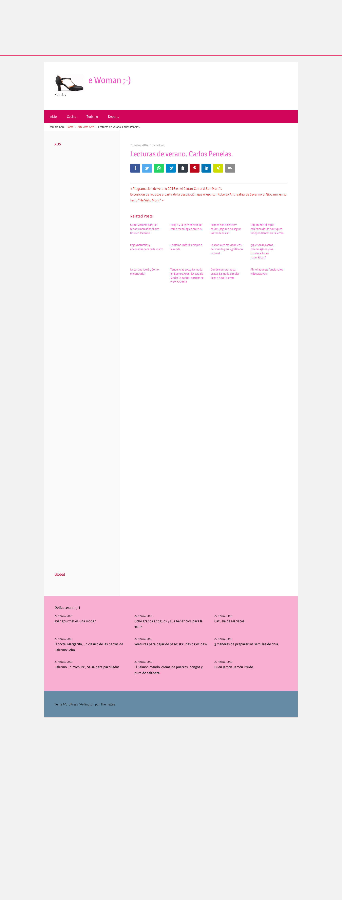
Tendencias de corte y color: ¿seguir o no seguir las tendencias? (226, 229)
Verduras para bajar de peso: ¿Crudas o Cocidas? (170, 644)
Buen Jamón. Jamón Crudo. (234, 667)
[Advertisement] (171, 27)
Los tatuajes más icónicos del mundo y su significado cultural (227, 249)
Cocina (71, 116)
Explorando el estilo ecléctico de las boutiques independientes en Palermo (267, 229)
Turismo (92, 116)
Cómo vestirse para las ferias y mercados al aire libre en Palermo (144, 229)
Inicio (53, 116)
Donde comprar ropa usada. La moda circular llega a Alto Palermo (225, 274)
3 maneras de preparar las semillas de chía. (246, 644)
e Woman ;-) (109, 80)
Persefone (158, 145)
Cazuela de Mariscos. (229, 621)
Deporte (113, 116)
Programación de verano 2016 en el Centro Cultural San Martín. (177, 188)
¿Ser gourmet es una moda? (75, 621)
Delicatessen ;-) (67, 607)
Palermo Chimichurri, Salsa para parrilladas (87, 667)
